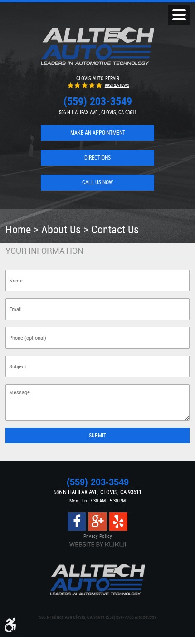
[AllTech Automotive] (97, 46)
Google (97, 521)
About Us (61, 228)
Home (18, 228)
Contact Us (115, 228)
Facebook (77, 521)
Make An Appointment (97, 132)
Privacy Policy (97, 535)
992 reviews (117, 85)
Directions (97, 157)
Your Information (44, 250)
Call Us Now (97, 182)
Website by (97, 544)
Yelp (118, 521)
